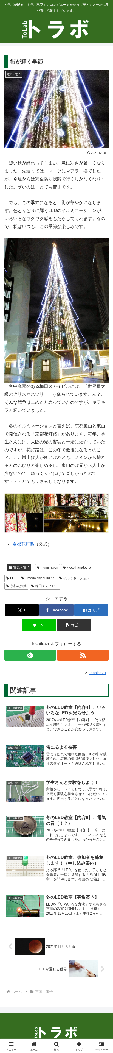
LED (13, 578)
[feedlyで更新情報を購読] (30, 655)
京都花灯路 (23, 544)
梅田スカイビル (46, 586)
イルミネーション (76, 578)
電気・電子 (21, 567)
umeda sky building (40, 578)
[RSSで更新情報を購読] (83, 655)
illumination (49, 567)
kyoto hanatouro (79, 567)
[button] (74, 625)
